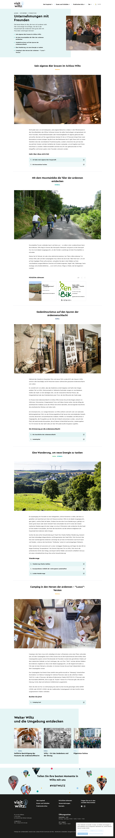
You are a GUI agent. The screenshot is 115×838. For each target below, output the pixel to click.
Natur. (54, 456)
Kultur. (57, 318)
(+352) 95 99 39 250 (22, 822)
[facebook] (82, 806)
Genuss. (57, 69)
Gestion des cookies (34, 831)
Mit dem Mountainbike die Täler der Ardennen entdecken (30, 38)
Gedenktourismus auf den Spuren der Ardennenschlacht (27, 43)
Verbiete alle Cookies (96, 830)
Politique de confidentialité (21, 831)
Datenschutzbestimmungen (96, 833)
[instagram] (84, 806)
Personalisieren (82, 833)
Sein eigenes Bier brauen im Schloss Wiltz (28, 34)
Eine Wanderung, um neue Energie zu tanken (29, 47)
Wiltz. (15, 751)
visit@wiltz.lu (17, 821)
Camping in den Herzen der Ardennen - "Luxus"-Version (30, 51)
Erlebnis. (57, 184)
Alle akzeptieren (83, 830)
